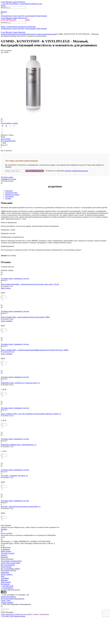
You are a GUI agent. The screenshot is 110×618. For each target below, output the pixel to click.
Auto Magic (5, 578)
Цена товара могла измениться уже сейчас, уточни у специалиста (25, 614)
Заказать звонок (19, 616)
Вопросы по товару (12, 194)
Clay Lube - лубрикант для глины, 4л (14, 475)
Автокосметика (6, 16)
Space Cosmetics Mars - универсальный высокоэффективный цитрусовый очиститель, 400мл (35, 350)
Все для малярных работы (10, 569)
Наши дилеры (6, 551)
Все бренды (5, 584)
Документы (9, 196)
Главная (4, 34)
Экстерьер (22, 34)
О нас (3, 2)
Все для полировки (8, 565)
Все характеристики (8, 141)
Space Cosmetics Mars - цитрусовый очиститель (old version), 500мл (25, 317)
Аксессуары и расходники (10, 563)
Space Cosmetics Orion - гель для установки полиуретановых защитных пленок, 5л (31, 414)
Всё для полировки (29, 16)
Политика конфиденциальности (12, 598)
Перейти (4, 529)
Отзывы (8, 198)
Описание (9, 191)
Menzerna (4, 580)
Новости (4, 555)
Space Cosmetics (6, 321)
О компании (5, 549)
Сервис (15, 2)
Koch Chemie (5, 139)
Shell (2, 576)
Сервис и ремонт (7, 602)
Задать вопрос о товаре (9, 123)
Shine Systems (6, 288)
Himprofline (5, 572)
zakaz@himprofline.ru (8, 597)
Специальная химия (48, 34)
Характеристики (11, 193)
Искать (3, 8)
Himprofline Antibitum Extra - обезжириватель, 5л (18, 445)
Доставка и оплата (7, 553)
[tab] (57, 191)
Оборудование (41, 16)
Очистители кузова (34, 34)
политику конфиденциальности (76, 171)
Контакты (21, 2)
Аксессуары (17, 16)
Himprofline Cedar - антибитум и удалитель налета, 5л (20, 383)
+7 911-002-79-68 (7, 4)
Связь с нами (5, 600)
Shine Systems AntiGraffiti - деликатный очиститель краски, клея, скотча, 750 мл (30, 284)
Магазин (8, 2)
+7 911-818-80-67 (7, 588)
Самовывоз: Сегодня (8, 179)
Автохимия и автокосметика (11, 561)
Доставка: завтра (7, 177)
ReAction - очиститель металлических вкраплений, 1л (20, 506)
